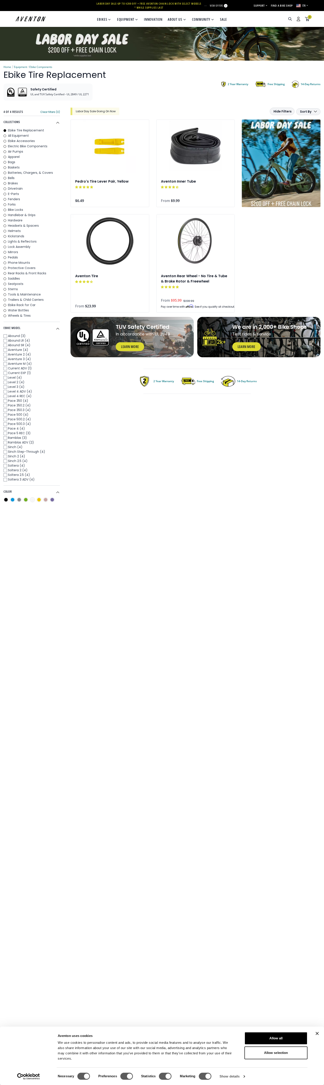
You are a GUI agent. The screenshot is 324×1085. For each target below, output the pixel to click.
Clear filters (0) (50, 112)
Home (7, 67)
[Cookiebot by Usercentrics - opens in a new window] (28, 1076)
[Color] (6, 499)
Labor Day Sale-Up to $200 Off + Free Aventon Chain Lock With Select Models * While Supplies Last (149, 5)
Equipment (20, 67)
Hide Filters (283, 111)
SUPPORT (259, 5)
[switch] (126, 1076)
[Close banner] (317, 1033)
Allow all (276, 1038)
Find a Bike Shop (282, 5)
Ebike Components (40, 67)
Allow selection (276, 1053)
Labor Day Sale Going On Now (96, 111)
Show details (230, 1076)
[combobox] (266, 19)
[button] (84, 187)
